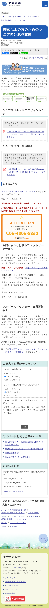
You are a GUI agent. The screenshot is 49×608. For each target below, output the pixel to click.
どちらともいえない (14, 376)
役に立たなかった (13, 380)
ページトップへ (43, 539)
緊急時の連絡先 (11, 593)
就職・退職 (32, 16)
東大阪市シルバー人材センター (19, 457)
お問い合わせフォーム (13, 491)
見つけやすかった (13, 389)
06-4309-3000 (15, 568)
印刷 (21, 58)
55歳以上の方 (33, 513)
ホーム (3, 16)
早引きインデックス (17, 16)
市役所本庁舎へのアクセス (15, 582)
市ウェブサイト (11, 589)
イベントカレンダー (18, 523)
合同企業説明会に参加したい (12, 513)
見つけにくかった (13, 395)
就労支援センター (13, 453)
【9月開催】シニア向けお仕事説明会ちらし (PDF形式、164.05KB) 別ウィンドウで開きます (26, 172)
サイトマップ (10, 578)
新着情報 (13, 526)
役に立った (10, 373)
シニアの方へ (20, 20)
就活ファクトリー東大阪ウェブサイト (18, 192)
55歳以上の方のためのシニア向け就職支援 (24, 449)
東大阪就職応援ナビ (18, 510)
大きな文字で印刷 (36, 58)
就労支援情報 (6, 20)
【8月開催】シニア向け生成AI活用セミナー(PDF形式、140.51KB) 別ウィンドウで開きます (26, 134)
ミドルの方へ (20, 519)
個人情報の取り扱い (13, 585)
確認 (24, 427)
